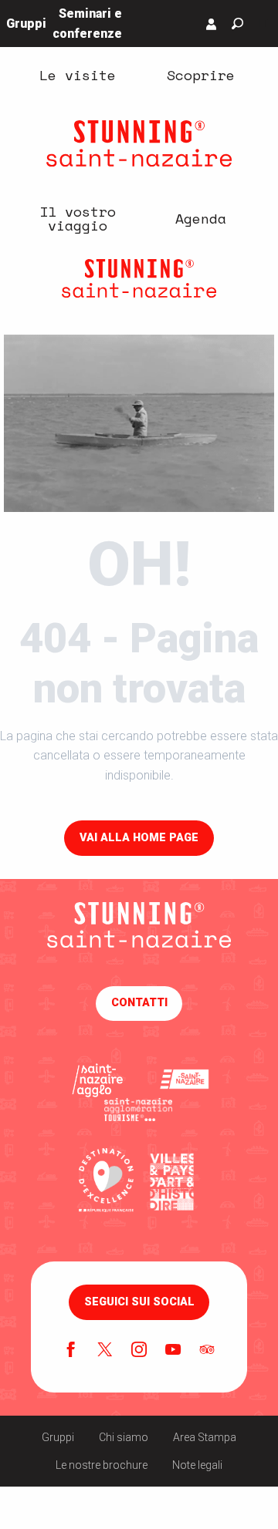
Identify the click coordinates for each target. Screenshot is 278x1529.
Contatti (139, 1002)
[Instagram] (139, 1350)
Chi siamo (123, 1437)
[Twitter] (105, 1350)
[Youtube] (173, 1350)
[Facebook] (71, 1350)
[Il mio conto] (211, 24)
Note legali (197, 1465)
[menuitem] (77, 74)
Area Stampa (204, 1437)
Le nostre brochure (101, 1465)
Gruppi (58, 1437)
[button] (237, 23)
